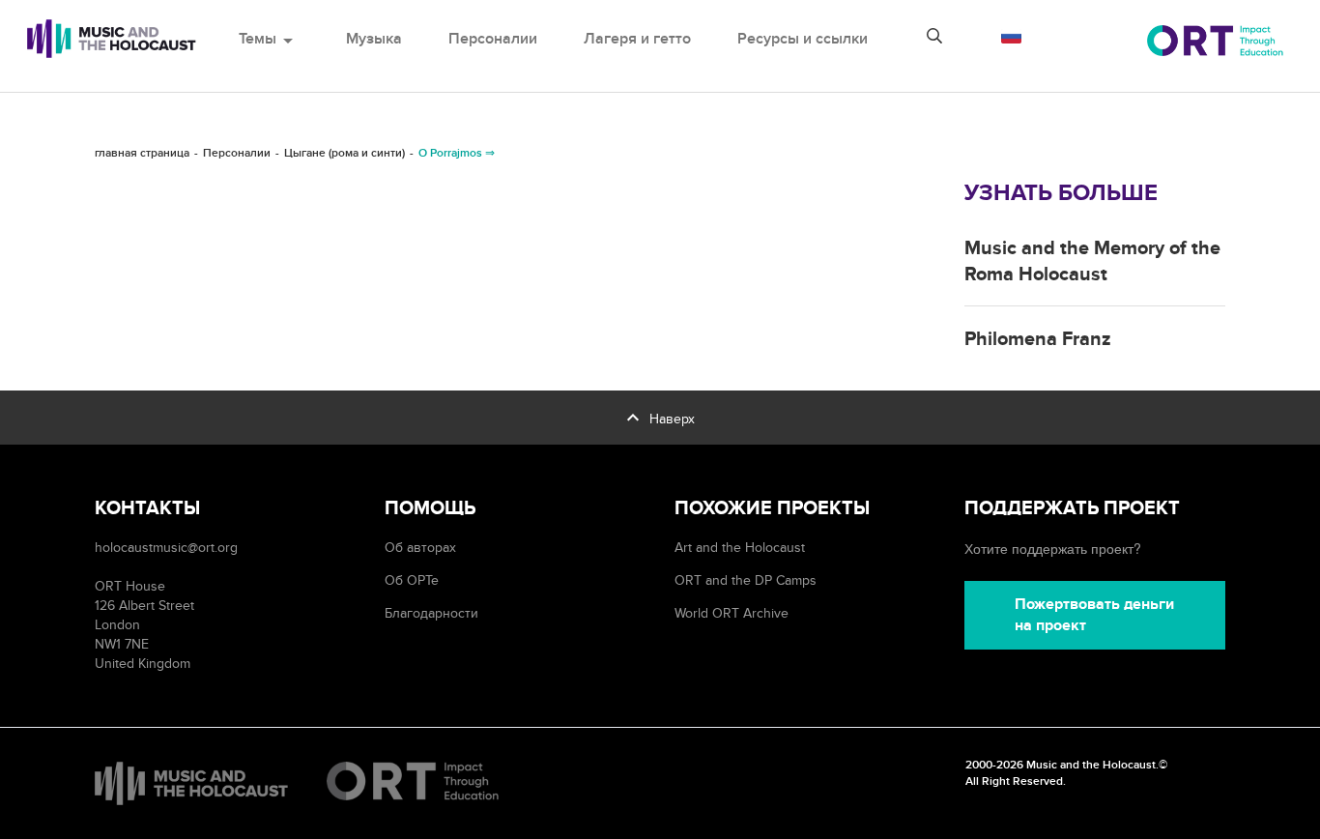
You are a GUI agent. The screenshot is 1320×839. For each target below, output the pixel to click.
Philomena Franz (1037, 339)
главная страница (142, 153)
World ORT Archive (731, 613)
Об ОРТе (412, 580)
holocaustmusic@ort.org (166, 547)
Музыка (374, 38)
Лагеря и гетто (637, 38)
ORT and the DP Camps (745, 580)
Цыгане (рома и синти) (344, 153)
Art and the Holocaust (739, 547)
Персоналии (492, 38)
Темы (269, 38)
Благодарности (431, 613)
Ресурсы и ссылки (802, 38)
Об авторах (420, 547)
